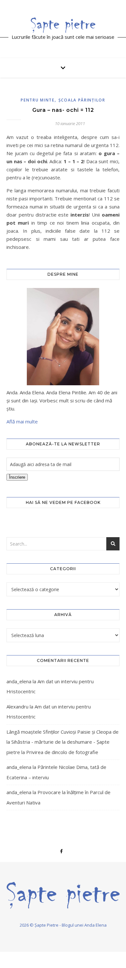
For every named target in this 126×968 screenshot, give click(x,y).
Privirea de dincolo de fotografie (62, 752)
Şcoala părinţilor (81, 100)
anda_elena (18, 681)
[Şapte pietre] (63, 25)
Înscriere (17, 477)
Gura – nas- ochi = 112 (63, 110)
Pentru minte (37, 100)
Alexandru (17, 706)
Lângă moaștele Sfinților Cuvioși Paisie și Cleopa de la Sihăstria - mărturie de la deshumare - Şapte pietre (62, 742)
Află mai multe (22, 421)
